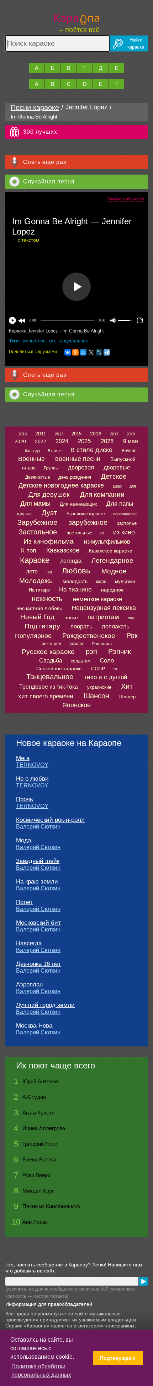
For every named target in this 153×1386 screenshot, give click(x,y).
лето (32, 571)
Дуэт (49, 513)
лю (49, 572)
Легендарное (112, 560)
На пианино (75, 589)
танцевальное (73, 340)
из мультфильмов (107, 542)
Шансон (96, 696)
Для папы (119, 503)
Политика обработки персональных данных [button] (41, 1370)
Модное (114, 571)
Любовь (76, 570)
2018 (130, 434)
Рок (132, 635)
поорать (81, 626)
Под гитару (42, 626)
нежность (47, 599)
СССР (98, 668)
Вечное (129, 450)
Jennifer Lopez (86, 107)
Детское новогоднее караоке (61, 485)
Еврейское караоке (86, 513)
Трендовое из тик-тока (48, 687)
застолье (127, 523)
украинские (99, 687)
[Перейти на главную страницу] (76, 22)
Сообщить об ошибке (125, 198)
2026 (107, 441)
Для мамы (35, 503)
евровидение (125, 514)
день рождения (74, 477)
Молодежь (36, 580)
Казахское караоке (110, 551)
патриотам (103, 617)
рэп (91, 651)
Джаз (117, 486)
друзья (24, 513)
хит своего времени (45, 696)
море (101, 581)
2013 (59, 434)
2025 (84, 441)
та (115, 669)
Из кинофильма (48, 541)
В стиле (55, 451)
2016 (95, 433)
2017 (114, 434)
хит (51, 340)
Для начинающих (78, 504)
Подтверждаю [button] (118, 1358)
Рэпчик (119, 651)
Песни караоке (35, 107)
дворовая (81, 467)
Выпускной (123, 459)
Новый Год (37, 617)
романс (76, 643)
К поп (28, 550)
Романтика (102, 644)
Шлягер (127, 696)
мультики (125, 581)
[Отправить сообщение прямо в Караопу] (143, 1281)
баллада (32, 451)
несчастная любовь (39, 608)
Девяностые (37, 477)
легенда (70, 561)
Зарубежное (37, 522)
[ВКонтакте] (67, 352)
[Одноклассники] (75, 352)
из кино (124, 532)
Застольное (38, 532)
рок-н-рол (51, 643)
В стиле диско (91, 449)
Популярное (33, 635)
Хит (127, 686)
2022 (40, 441)
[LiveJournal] (99, 352)
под (131, 618)
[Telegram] (107, 352)
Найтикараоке (135, 43)
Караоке (34, 560)
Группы (51, 468)
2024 (62, 441)
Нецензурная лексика (104, 607)
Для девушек (48, 494)
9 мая (130, 441)
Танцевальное (49, 677)
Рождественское (88, 635)
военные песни (77, 458)
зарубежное (88, 522)
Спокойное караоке (59, 668)
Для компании (102, 494)
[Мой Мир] (83, 352)
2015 (76, 433)
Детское (114, 476)
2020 (20, 441)
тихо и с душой (105, 677)
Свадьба (50, 661)
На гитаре (39, 590)
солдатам (80, 661)
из (102, 533)
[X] (91, 352)
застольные (79, 532)
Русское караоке (48, 651)
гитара (29, 468)
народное (112, 590)
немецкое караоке (97, 599)
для (133, 486)
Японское (76, 705)
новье (71, 617)
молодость (75, 581)
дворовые (117, 467)
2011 (40, 433)
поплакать (115, 626)
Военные (31, 458)
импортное (34, 340)
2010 (22, 434)
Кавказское (62, 550)
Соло (107, 660)
